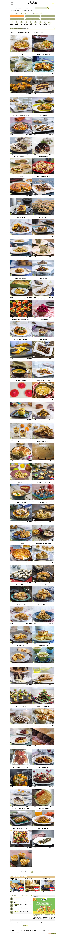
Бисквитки (39, 930)
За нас (47, 930)
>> (43, 871)
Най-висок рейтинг (20, 32)
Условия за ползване (26, 930)
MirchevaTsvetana (18, 897)
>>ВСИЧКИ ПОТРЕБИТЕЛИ (26, 895)
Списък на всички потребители (15, 930)
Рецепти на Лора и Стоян (37, 32)
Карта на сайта (21, 932)
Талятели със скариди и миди (22, 902)
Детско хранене (48, 19)
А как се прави (32, 19)
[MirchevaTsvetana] (11, 898)
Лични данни (33, 930)
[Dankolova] (11, 902)
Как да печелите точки (13, 932)
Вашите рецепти (17, 19)
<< (21, 871)
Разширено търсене (15, 28)
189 (38, 871)
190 (41, 871)
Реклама (43, 930)
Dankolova (16, 901)
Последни (12, 32)
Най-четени (27, 32)
